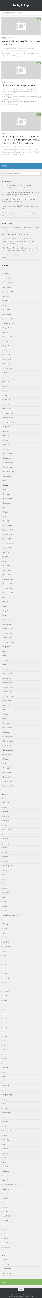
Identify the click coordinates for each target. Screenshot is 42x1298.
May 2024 (6, 301)
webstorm (6, 1225)
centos (5, 848)
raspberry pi (6, 1113)
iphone (5, 973)
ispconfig (6, 978)
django (5, 897)
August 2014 (7, 701)
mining (5, 1032)
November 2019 (8, 467)
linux (4, 1009)
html (4, 960)
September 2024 (8, 292)
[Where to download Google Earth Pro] (21, 70)
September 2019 (8, 471)
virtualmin (6, 1211)
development (7, 892)
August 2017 (7, 548)
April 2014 (6, 718)
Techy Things (21, 5)
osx (4, 1072)
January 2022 (7, 364)
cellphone (6, 843)
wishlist (5, 1243)
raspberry (6, 1108)
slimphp (5, 1166)
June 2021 (6, 386)
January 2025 (7, 287)
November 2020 (8, 418)
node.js (5, 1050)
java (4, 982)
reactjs (4, 38)
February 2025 (7, 283)
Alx (32, 1296)
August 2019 (7, 476)
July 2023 (6, 332)
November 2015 (8, 633)
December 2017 (8, 530)
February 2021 (7, 404)
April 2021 (6, 395)
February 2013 (7, 772)
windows (6, 1234)
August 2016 (7, 597)
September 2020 (8, 422)
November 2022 (8, 337)
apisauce (5, 812)
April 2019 (6, 489)
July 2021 (6, 382)
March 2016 (6, 620)
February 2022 (7, 359)
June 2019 (6, 485)
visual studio (7, 1216)
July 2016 (6, 602)
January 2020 (7, 458)
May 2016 (6, 611)
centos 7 (5, 852)
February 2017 (7, 570)
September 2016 (8, 593)
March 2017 (6, 566)
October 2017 (7, 539)
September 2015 (8, 642)
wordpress (6, 1247)
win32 (5, 1229)
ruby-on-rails (7, 1131)
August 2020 (7, 427)
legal (4, 1005)
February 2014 (7, 727)
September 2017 (8, 543)
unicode (5, 1193)
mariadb (5, 1023)
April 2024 (6, 305)
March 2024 (6, 310)
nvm (4, 1059)
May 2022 (6, 350)
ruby (4, 1126)
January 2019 (7, 503)
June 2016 (6, 606)
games (5, 928)
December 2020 (8, 413)
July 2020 (6, 431)
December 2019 (8, 462)
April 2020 (6, 445)
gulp (4, 951)
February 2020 (7, 454)
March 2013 (6, 768)
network (5, 1041)
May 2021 (6, 391)
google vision (7, 946)
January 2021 (7, 409)
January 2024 (7, 314)
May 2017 (6, 557)
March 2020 (6, 449)
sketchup (6, 1157)
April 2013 (6, 763)
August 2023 (7, 328)
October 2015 (7, 638)
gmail (5, 937)
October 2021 (7, 373)
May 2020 (6, 440)
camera (5, 839)
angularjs (6, 803)
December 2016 (8, 579)
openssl (5, 1068)
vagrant (5, 1198)
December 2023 (8, 319)
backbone (6, 821)
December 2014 (8, 683)
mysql (5, 1036)
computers (6, 870)
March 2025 (6, 278)
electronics (6, 910)
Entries (6, 1264)
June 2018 (6, 507)
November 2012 (8, 781)
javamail (5, 987)
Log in (5, 1260)
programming (7, 1095)
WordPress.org (7, 1273)
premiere (6, 1086)
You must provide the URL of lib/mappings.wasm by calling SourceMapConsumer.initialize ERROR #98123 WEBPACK (19, 241)
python (5, 1099)
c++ (4, 834)
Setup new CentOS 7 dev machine (17, 234)
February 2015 (7, 674)
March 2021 (6, 400)
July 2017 (6, 552)
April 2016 (6, 615)
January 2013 (7, 777)
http (4, 969)
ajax (4, 798)
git (4, 933)
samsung (6, 1140)
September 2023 (8, 323)
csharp (5, 879)
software (6, 1171)
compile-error (7, 861)
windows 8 (6, 1238)
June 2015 (6, 656)
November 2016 (8, 584)
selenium (6, 1148)
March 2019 (6, 494)
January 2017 (7, 575)
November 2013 (8, 741)
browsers (6, 825)
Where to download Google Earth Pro (18, 85)
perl (4, 1077)
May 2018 (6, 512)
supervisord (6, 1180)
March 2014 (6, 723)
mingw (5, 1027)
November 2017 (8, 534)
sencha (5, 1153)
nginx (5, 1045)
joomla (5, 996)
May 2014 (6, 714)
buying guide (7, 830)
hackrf (5, 955)
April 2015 (6, 665)
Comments (8, 1269)
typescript (6, 1189)
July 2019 (6, 480)
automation (6, 816)
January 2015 (7, 678)
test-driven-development (11, 1184)
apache (5, 807)
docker (5, 901)
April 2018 (6, 516)
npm (4, 1054)
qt (3, 1104)
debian (5, 888)
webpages (6, 1220)
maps (3, 82)
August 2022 (7, 346)
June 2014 (6, 710)
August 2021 (7, 377)
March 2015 (6, 669)
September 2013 (8, 750)
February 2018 (7, 525)
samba (5, 1135)
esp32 (5, 919)
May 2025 (6, 269)
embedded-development (11, 915)
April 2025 (6, 274)
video (5, 1202)
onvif (4, 1063)
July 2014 (6, 705)
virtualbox (6, 1207)
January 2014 (7, 732)
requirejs (6, 1122)
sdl (4, 1144)
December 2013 (8, 736)
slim (4, 1162)
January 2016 (7, 624)
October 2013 (7, 745)
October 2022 (7, 341)
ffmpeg (5, 924)
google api (6, 942)
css (4, 884)
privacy (5, 1090)
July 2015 (6, 651)
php (2, 133)
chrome (5, 857)
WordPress (19, 1296)
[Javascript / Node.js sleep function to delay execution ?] (21, 26)
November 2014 (8, 687)
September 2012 (8, 786)
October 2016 (7, 588)
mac (4, 1014)
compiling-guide (8, 866)
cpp (4, 875)
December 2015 (8, 629)
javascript (6, 991)
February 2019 (7, 498)
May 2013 (6, 759)
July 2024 (6, 296)
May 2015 (6, 660)
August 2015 (7, 647)
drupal (5, 906)
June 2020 (6, 436)
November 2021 (8, 368)
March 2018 (6, 521)
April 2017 (6, 561)
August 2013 (7, 754)
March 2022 (6, 355)
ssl (4, 1175)
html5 (5, 964)
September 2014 (8, 696)
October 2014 (7, 692)
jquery (5, 1000)
